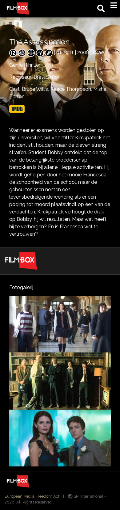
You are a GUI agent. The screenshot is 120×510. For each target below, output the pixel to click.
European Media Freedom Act (32, 496)
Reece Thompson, (71, 89)
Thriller (32, 65)
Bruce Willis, (36, 89)
